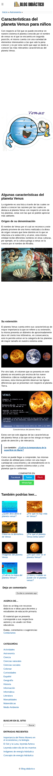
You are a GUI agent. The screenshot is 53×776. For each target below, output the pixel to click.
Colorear (7, 669)
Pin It (40, 477)
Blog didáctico (28, 769)
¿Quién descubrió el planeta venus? (11, 515)
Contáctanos (9, 633)
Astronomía (15, 12)
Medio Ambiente (11, 707)
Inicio (4, 12)
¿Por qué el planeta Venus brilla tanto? (36, 535)
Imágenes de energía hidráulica (18, 751)
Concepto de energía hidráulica (18, 755)
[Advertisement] (26, 81)
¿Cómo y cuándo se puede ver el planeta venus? (36, 578)
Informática (8, 692)
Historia (7, 684)
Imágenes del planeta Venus (12, 555)
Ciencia (7, 657)
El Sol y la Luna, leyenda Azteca (18, 744)
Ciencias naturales (12, 661)
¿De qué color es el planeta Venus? (36, 555)
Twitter (29, 477)
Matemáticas (9, 703)
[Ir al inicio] (29, 6)
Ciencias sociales (11, 665)
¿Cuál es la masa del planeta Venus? (12, 576)
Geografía (8, 680)
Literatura (8, 696)
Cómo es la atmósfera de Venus (12, 535)
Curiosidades (9, 672)
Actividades (9, 649)
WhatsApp (27, 483)
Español (7, 676)
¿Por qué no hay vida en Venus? (37, 515)
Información (9, 688)
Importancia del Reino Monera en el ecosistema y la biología (19, 738)
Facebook (15, 477)
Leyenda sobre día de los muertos (19, 748)
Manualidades (10, 699)
